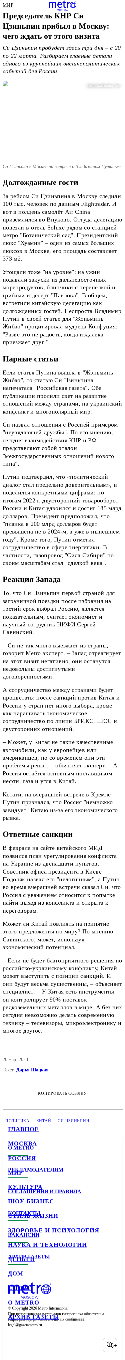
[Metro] (62, 5)
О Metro (24, 1302)
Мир (15, 1172)
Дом (15, 1273)
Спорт (19, 1288)
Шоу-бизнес (31, 1201)
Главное (23, 1129)
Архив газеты (33, 1317)
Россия (22, 1158)
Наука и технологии (47, 1244)
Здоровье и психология (53, 1230)
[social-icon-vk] (14, 1345)
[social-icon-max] (66, 1345)
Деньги (21, 1259)
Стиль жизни (33, 1215)
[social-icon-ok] (49, 1345)
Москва (22, 1143)
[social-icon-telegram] (32, 1345)
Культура (25, 1187)
